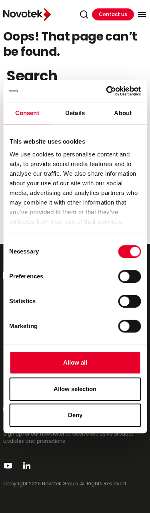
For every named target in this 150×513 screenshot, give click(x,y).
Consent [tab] (27, 112)
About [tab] (123, 112)
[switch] (129, 276)
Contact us (113, 14)
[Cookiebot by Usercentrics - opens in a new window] (107, 91)
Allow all (75, 362)
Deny (75, 415)
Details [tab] (75, 112)
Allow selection (75, 388)
